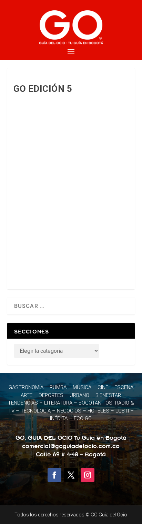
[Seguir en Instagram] (87, 475)
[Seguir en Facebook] (54, 475)
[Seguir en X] (71, 475)
